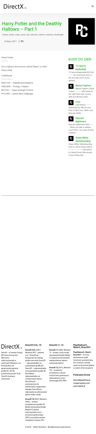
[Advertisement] (81, 176)
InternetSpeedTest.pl (81, 380)
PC (22, 41)
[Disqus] (48, 232)
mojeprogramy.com (81, 383)
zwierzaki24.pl (79, 386)
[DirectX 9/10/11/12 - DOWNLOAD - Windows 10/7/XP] (15, 7)
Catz (78, 101)
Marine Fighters (83, 85)
